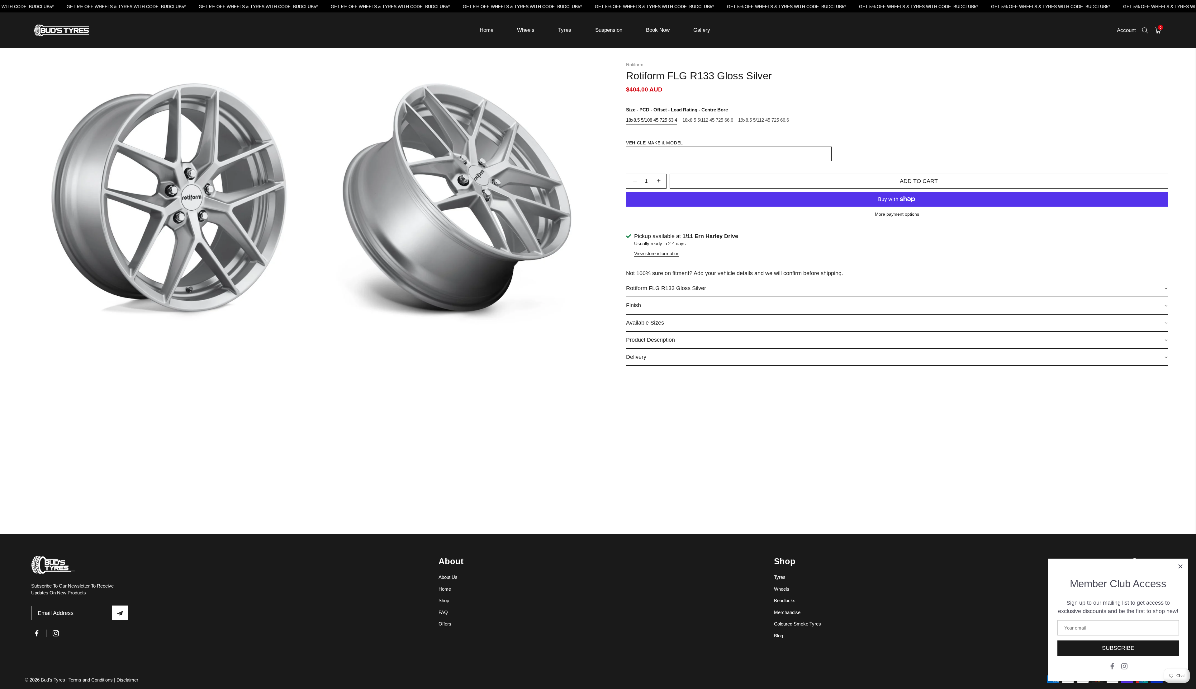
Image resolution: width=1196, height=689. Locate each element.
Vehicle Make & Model (654, 142)
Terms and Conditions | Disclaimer (103, 679)
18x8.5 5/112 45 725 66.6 (707, 120)
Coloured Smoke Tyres (797, 623)
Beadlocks (784, 600)
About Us (448, 577)
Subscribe (1118, 648)
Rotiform (634, 64)
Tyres (564, 30)
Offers (445, 623)
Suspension (608, 30)
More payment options (897, 214)
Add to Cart (919, 181)
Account (1126, 30)
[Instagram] (1124, 665)
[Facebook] (1112, 665)
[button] (897, 288)
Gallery (701, 30)
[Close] (1180, 566)
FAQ (443, 612)
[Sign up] (120, 613)
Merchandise (787, 612)
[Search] (1145, 30)
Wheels (525, 30)
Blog (778, 635)
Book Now (658, 30)
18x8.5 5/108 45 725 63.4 (651, 120)
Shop (444, 600)
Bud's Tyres (53, 679)
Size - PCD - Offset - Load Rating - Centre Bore (677, 109)
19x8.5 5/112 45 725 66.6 (763, 120)
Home (486, 30)
